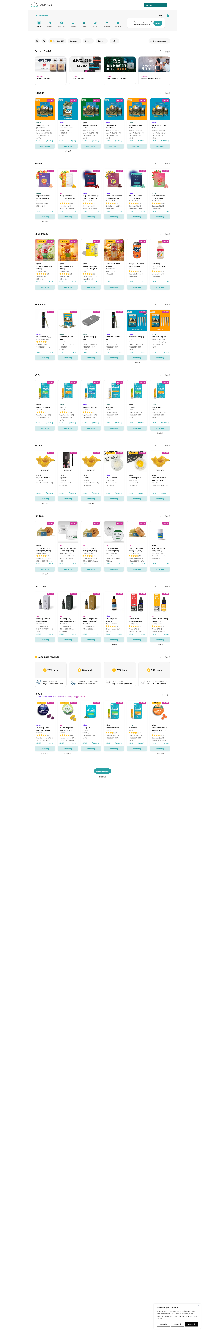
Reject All (177, 1324)
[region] (177, 1316)
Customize (163, 1324)
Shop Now (149, 5)
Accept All (191, 1324)
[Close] (198, 1305)
